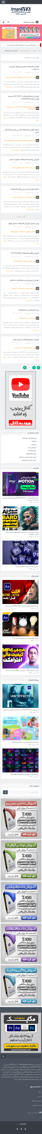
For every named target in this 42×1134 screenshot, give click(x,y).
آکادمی (39, 1096)
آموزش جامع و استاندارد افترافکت (27, 457)
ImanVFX (23, 1124)
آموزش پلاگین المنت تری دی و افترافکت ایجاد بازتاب (25, 638)
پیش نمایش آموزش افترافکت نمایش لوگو (24, 223)
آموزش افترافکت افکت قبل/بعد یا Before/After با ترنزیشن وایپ (22, 606)
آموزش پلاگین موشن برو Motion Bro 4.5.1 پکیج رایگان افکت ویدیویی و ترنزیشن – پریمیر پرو (21, 499)
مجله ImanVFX (32, 450)
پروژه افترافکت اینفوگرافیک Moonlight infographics (25, 774)
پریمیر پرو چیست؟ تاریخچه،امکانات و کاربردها (27, 566)
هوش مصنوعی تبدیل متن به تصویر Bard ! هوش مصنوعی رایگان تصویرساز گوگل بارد (22, 533)
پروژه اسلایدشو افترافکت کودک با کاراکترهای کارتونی (25, 742)
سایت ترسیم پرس (36, 1105)
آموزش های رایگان (36, 1100)
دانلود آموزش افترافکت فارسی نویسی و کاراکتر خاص (22, 131)
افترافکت (34, 441)
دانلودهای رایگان (32, 447)
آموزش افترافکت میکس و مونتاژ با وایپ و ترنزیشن (24, 67)
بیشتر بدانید (9, 86)
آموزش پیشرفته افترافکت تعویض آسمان (24, 159)
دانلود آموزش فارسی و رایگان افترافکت (24, 189)
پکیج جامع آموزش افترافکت (29, 438)
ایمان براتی (27, 72)
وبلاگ (39, 1092)
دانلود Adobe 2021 (31, 454)
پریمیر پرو (33, 444)
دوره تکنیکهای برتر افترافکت (28, 310)
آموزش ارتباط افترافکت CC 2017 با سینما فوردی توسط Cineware (23, 97)
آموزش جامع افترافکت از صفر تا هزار (26, 339)
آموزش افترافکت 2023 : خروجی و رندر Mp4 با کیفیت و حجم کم (22, 670)
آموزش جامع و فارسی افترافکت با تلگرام (24, 280)
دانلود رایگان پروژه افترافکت (29, 460)
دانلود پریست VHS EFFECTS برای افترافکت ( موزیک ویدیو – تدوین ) (21, 710)
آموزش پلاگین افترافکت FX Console (25, 253)
